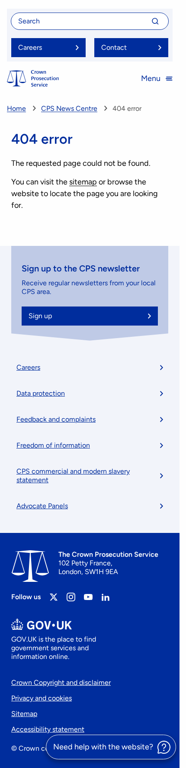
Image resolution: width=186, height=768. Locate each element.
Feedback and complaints (56, 419)
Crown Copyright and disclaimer (61, 682)
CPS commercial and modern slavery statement (73, 475)
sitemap (83, 182)
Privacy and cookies (41, 698)
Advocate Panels (42, 506)
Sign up (40, 316)
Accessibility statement (47, 729)
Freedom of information (53, 445)
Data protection (40, 393)
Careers (28, 367)
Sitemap (24, 714)
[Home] (33, 78)
